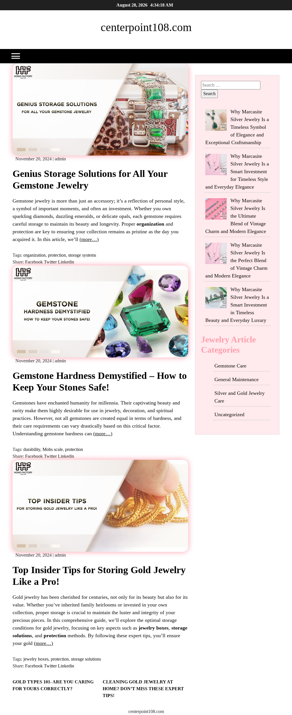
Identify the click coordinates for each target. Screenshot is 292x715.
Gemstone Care (230, 366)
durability (31, 449)
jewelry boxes (35, 659)
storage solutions (86, 659)
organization (34, 255)
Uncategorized (229, 414)
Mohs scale (52, 449)
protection (57, 255)
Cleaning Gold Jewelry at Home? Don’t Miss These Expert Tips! (143, 688)
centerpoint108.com (146, 27)
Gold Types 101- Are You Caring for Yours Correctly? (53, 685)
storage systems (82, 255)
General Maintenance (236, 379)
